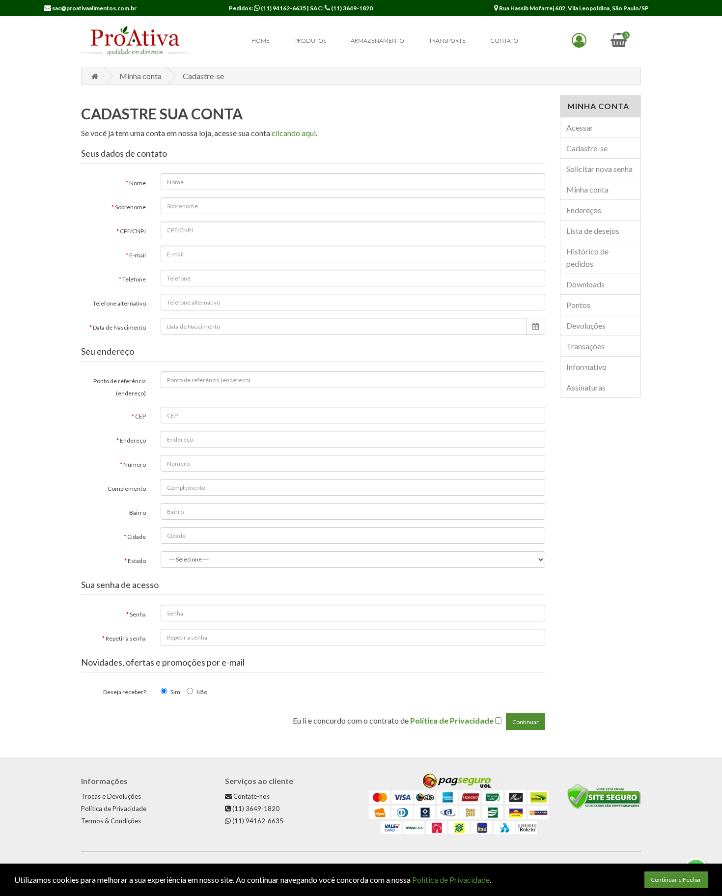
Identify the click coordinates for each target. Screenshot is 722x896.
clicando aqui (294, 133)
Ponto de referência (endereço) (119, 387)
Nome (137, 183)
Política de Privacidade (113, 808)
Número (134, 464)
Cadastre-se (203, 76)
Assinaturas (586, 387)
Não (201, 692)
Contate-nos (251, 796)
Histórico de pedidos (587, 257)
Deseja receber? (124, 692)
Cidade (136, 536)
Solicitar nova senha (599, 168)
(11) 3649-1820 (351, 8)
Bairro (137, 512)
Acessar (579, 127)
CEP (140, 416)
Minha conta (140, 76)
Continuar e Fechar (676, 879)
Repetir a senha (126, 638)
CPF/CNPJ (133, 231)
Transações (585, 346)
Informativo (586, 366)
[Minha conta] (579, 42)
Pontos (578, 304)
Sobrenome (130, 207)
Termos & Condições (111, 821)
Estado (137, 560)
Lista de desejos (592, 230)
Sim (175, 692)
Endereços (583, 210)
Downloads (585, 284)
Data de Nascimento (119, 327)
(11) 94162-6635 (283, 8)
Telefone (134, 279)
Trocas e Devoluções (111, 796)
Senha (138, 614)
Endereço (133, 440)
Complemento (127, 488)
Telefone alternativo (119, 303)
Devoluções (586, 325)
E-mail (137, 255)
